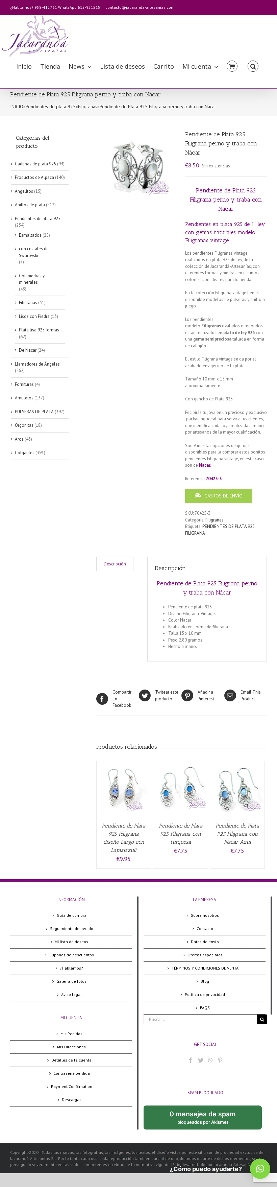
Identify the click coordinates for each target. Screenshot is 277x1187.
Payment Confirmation (71, 1086)
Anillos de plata (30, 205)
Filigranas (87, 106)
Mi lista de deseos (71, 941)
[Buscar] (253, 65)
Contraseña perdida (71, 1073)
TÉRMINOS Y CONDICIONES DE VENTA (205, 968)
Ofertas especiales (205, 954)
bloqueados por (208, 1120)
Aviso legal (71, 994)
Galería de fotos (71, 981)
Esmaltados (30, 235)
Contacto (205, 928)
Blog (205, 981)
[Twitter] (200, 1060)
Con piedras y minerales (32, 279)
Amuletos (24, 398)
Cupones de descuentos (71, 954)
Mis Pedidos (71, 1033)
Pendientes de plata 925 (51, 106)
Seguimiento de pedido (71, 928)
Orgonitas (24, 425)
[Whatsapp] (210, 1060)
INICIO (16, 106)
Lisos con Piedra (34, 316)
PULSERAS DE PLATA (34, 412)
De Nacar (27, 350)
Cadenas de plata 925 (35, 164)
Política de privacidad (205, 994)
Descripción (115, 564)
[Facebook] (190, 1060)
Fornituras (24, 384)
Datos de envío (205, 941)
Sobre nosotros (205, 915)
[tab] (114, 564)
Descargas (71, 1099)
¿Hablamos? (71, 968)
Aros (19, 439)
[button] (260, 1169)
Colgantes (24, 453)
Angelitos (24, 191)
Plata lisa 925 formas (39, 330)
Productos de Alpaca (34, 177)
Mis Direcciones (71, 1046)
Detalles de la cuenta (71, 1060)
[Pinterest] (220, 1060)
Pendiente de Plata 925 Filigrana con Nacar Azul (237, 833)
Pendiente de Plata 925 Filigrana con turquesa (181, 833)
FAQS (205, 1007)
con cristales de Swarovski (34, 252)
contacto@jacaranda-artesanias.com (140, 7)
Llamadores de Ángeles (37, 364)
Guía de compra (71, 915)
